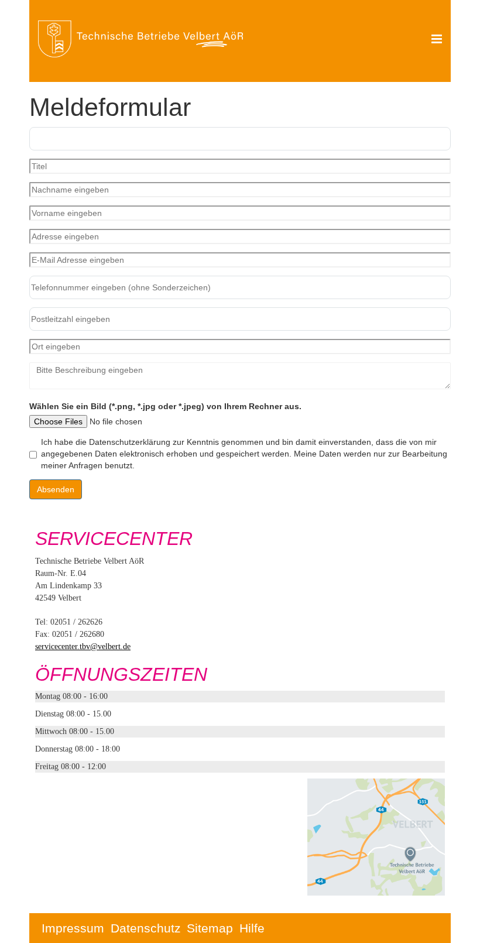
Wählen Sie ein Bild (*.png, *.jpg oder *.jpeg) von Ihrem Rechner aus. (165, 406)
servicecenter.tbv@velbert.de (83, 646)
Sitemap (210, 928)
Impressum (73, 928)
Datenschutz (146, 928)
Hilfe (252, 928)
